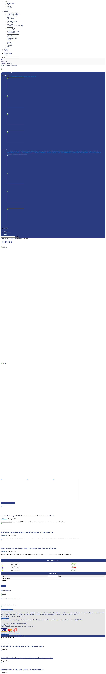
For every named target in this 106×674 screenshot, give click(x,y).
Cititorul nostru (10, 18)
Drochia (9, 167)
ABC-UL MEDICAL (12, 15)
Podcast (9, 39)
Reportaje (9, 7)
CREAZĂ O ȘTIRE (7, 609)
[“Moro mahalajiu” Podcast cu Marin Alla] (15, 219)
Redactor (5, 519)
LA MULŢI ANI (11, 28)
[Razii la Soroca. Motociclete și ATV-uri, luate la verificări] (15, 142)
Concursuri (9, 20)
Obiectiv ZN (10, 35)
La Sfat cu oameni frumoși (13, 31)
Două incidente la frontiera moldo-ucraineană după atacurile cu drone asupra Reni (33, 111)
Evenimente (7, 2)
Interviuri (9, 6)
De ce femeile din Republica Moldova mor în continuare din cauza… (28, 93)
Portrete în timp (10, 41)
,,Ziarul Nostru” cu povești (13, 13)
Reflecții (9, 42)
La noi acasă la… (11, 29)
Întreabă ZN (10, 27)
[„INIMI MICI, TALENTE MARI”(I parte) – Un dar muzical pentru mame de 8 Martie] (15, 183)
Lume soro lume (11, 32)
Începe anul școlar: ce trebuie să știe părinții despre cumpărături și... (22, 669)
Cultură (8, 4)
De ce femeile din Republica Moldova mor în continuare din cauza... (22, 646)
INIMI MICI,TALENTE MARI (15, 25)
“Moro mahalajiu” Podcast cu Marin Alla (20, 224)
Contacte (6, 49)
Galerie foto (10, 24)
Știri (8, 10)
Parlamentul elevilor (12, 38)
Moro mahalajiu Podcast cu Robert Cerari (20, 206)
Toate (8, 76)
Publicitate (6, 48)
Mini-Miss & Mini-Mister (13, 34)
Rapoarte (6, 52)
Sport (8, 9)
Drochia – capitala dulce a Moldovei (13, 238)
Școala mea (9, 45)
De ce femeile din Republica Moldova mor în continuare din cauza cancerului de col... (28, 516)
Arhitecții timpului (11, 3)
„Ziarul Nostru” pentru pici (13, 14)
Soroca (8, 143)
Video (8, 46)
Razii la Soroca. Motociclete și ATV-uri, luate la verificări (25, 147)
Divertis (6, 11)
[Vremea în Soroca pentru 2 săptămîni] (10, 598)
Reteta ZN (9, 43)
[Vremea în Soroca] (6, 590)
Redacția (6, 55)
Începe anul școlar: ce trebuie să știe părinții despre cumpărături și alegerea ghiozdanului (29, 548)
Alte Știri (9, 17)
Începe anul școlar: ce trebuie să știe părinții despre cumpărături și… (28, 129)
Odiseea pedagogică (12, 36)
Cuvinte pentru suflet (12, 21)
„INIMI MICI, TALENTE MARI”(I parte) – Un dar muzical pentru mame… (31, 188)
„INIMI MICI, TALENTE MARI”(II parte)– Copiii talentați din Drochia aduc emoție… (35, 170)
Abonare (6, 50)
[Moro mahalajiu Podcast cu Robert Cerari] (15, 201)
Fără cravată (10, 22)
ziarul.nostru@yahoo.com (14, 633)
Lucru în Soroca (8, 53)
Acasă (2, 238)
